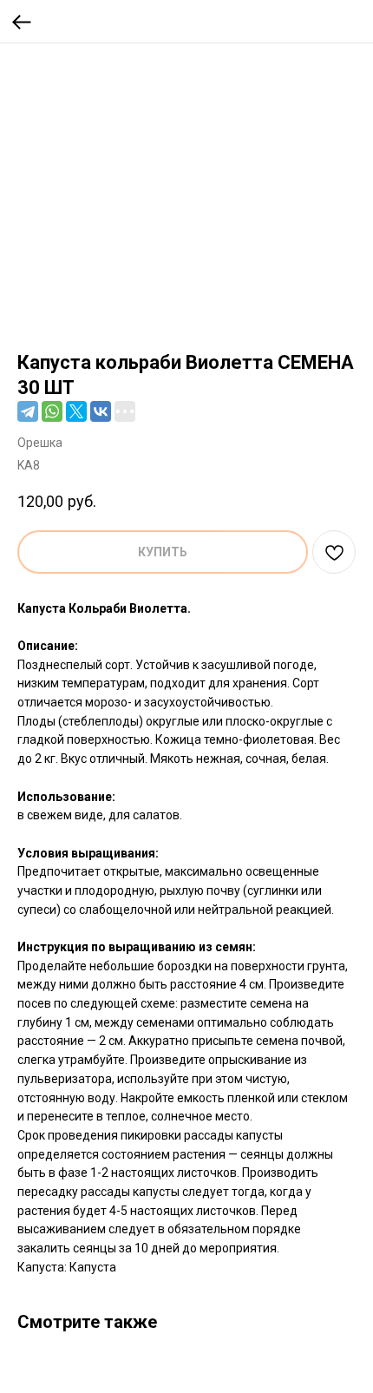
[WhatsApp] (52, 411)
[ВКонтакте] (100, 411)
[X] (76, 411)
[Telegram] (27, 411)
